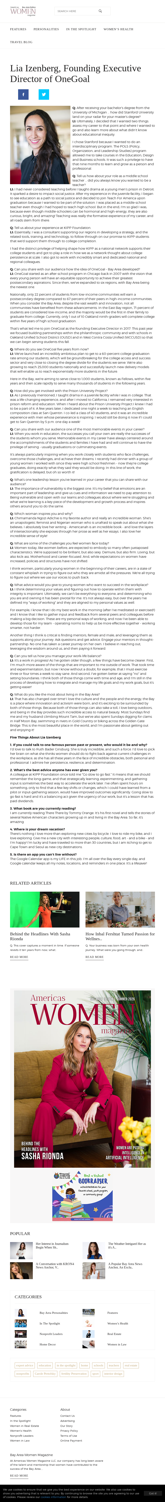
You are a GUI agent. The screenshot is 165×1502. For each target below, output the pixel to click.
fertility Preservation (74, 1373)
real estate (131, 1365)
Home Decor (48, 1344)
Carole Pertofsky (45, 1373)
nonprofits (22, 1373)
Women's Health (21, 1430)
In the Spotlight (81, 29)
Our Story (66, 1425)
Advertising (67, 1420)
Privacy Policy (69, 1430)
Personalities (46, 29)
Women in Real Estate (24, 1425)
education (45, 1365)
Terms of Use (68, 1435)
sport (95, 1373)
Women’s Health (118, 29)
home (84, 1365)
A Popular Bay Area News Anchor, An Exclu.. (125, 1265)
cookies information (53, 1497)
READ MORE (19, 957)
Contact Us (67, 1415)
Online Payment (71, 1440)
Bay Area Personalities (54, 1312)
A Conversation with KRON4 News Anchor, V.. (55, 1265)
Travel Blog (21, 42)
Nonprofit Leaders (51, 1334)
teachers (114, 1365)
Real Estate (114, 1334)
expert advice (24, 1365)
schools (98, 1365)
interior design (113, 1373)
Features (18, 29)
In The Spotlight (50, 1323)
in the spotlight (66, 1365)
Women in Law (117, 1344)
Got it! (153, 1493)
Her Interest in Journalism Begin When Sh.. (52, 1245)
